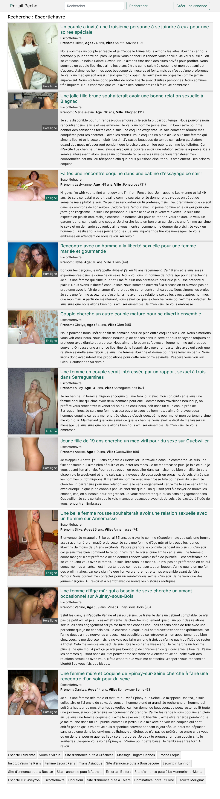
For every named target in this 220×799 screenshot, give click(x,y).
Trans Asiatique (90, 763)
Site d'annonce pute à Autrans (79, 772)
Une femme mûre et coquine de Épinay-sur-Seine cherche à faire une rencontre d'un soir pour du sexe (134, 676)
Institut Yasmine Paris (24, 763)
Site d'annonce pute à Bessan (30, 772)
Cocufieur (75, 780)
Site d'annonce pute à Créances (89, 755)
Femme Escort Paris (60, 763)
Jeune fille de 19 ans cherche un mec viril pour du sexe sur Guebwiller (134, 440)
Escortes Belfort (118, 772)
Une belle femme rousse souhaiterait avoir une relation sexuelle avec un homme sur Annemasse (133, 515)
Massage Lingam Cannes (136, 755)
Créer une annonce (191, 6)
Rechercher (138, 6)
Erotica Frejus (169, 755)
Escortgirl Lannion (176, 763)
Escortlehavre (54, 780)
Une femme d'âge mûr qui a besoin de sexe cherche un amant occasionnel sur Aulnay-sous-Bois (126, 593)
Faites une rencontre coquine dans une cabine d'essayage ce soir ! (131, 173)
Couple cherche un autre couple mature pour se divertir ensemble (130, 313)
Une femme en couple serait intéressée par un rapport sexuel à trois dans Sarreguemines (133, 374)
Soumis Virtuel (50, 755)
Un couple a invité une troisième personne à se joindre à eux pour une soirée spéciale (134, 29)
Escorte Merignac (191, 780)
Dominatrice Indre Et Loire (154, 780)
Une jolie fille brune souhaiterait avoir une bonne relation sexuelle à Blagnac (131, 98)
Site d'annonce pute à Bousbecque (132, 763)
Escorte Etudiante (21, 755)
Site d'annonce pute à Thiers (109, 780)
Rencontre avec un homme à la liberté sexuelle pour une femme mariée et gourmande (128, 248)
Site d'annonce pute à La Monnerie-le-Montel (168, 772)
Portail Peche (23, 5)
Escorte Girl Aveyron (24, 780)
